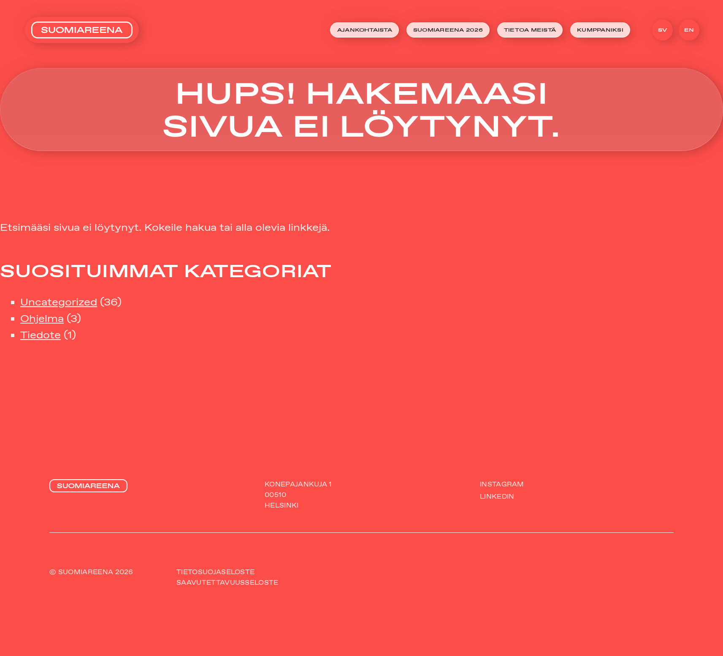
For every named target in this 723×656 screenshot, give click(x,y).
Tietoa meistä (530, 30)
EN (689, 30)
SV (662, 30)
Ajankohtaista (364, 30)
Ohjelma (42, 318)
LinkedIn (497, 496)
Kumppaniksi (600, 30)
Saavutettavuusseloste (227, 582)
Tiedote (40, 335)
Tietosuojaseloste (215, 572)
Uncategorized (58, 302)
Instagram (502, 484)
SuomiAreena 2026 (448, 30)
